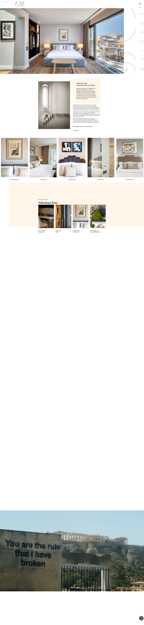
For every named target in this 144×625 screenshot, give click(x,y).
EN (139, 7)
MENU (140, 3)
